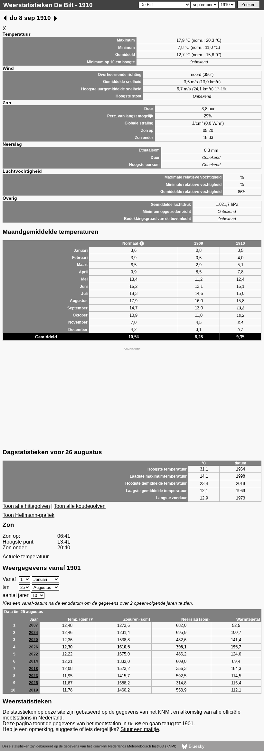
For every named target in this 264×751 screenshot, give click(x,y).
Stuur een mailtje (139, 729)
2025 (33, 683)
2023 (33, 676)
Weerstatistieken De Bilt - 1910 (48, 5)
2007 (33, 625)
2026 (33, 647)
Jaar (34, 619)
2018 (33, 669)
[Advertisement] (132, 397)
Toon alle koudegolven (80, 506)
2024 (33, 633)
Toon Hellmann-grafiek (28, 515)
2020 (33, 640)
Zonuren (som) (136, 619)
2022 (33, 654)
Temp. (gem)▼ (80, 619)
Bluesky (195, 746)
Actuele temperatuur (26, 556)
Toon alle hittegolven (26, 506)
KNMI (170, 746)
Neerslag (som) (195, 619)
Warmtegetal (248, 619)
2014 (33, 661)
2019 (33, 690)
